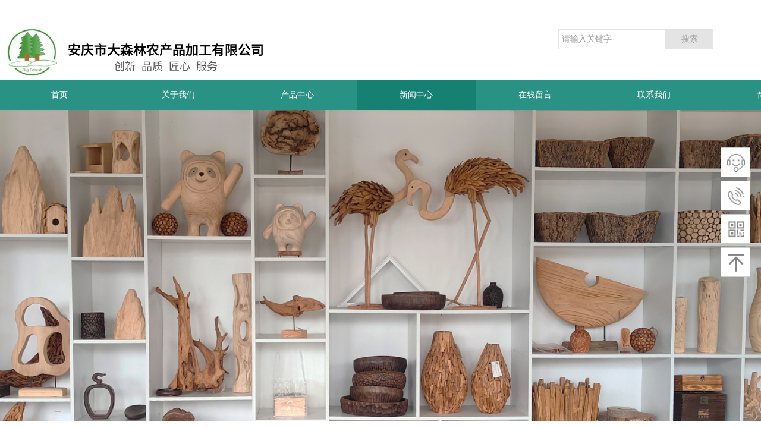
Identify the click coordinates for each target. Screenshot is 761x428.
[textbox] (612, 39)
